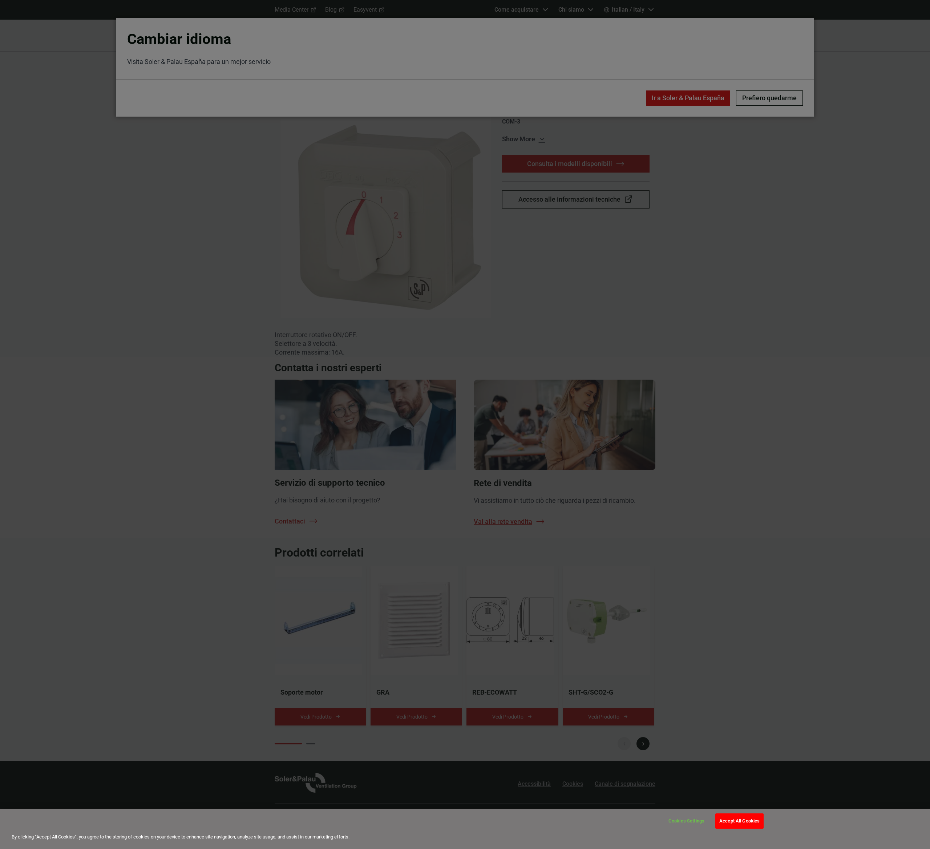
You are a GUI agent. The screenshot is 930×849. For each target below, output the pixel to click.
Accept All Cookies (739, 821)
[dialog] (465, 829)
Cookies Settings (686, 821)
